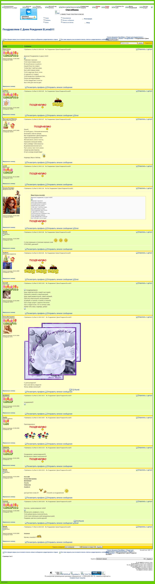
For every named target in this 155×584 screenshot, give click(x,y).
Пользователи (67, 18)
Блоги (46, 22)
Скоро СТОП (107, 7)
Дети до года (28, 7)
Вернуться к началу (9, 86)
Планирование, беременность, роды (10, 7)
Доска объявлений (133, 7)
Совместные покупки (85, 7)
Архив (121, 38)
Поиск (47, 18)
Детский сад (52, 6)
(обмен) (51, 7)
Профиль (47, 20)
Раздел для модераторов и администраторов (119, 551)
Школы (65, 7)
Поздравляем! (129, 38)
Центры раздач (145, 7)
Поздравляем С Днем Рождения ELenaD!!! (28, 29)
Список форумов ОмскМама (116, 37)
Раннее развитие (39, 7)
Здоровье (74, 7)
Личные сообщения (68, 20)
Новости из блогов (68, 22)
